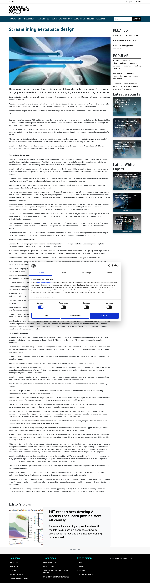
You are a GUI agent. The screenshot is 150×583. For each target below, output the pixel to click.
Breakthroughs (87, 19)
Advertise (14, 566)
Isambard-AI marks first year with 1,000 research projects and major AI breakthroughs (125, 86)
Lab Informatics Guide (69, 19)
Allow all (104, 315)
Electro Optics (50, 562)
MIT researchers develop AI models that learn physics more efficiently (126, 76)
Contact (13, 570)
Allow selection (75, 315)
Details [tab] (63, 273)
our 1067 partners (44, 282)
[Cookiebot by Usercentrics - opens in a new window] (110, 265)
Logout (80, 566)
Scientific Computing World (56, 577)
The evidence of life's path (124, 40)
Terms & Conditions (19, 578)
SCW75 (54, 19)
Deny (46, 315)
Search (136, 19)
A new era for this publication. (126, 35)
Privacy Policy (16, 574)
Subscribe (81, 570)
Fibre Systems (49, 566)
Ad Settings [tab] (86, 273)
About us (14, 562)
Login (79, 562)
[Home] (19, 7)
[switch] (63, 307)
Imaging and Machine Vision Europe (55, 571)
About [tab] (109, 273)
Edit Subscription (85, 574)
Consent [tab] (41, 273)
